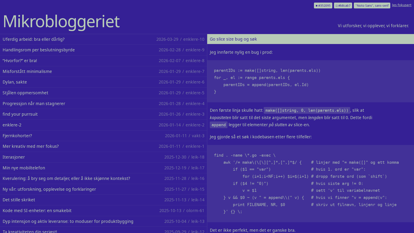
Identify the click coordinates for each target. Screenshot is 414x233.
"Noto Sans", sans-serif (372, 5)
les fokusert (401, 5)
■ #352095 (323, 5)
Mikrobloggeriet (61, 20)
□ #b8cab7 (343, 5)
